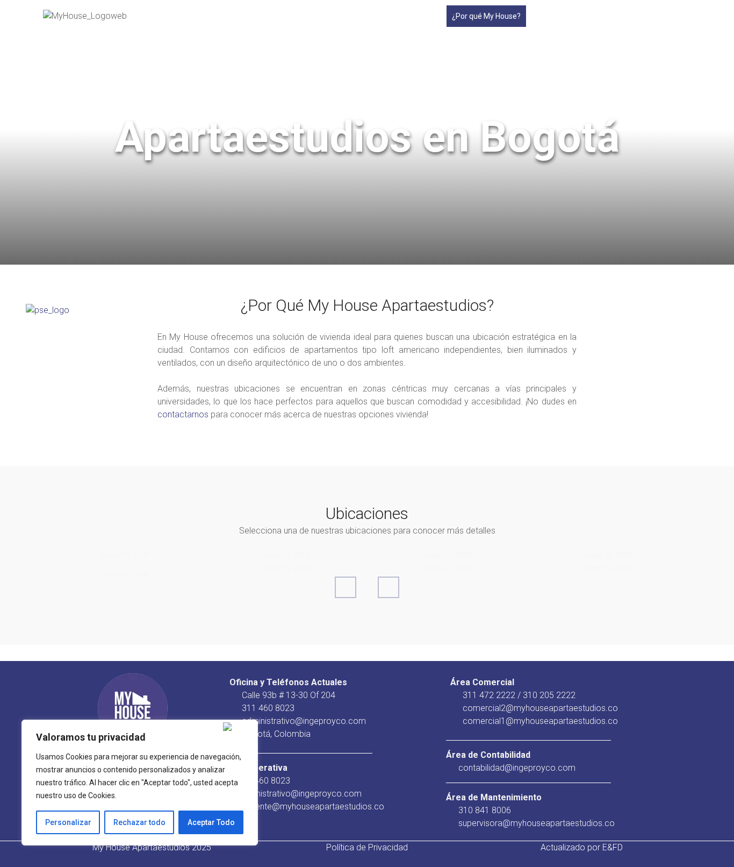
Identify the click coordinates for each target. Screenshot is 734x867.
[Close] (238, 726)
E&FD (612, 847)
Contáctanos (641, 16)
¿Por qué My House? (486, 16)
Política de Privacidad (367, 847)
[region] (139, 782)
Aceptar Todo (211, 822)
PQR (601, 16)
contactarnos (182, 414)
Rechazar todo (139, 822)
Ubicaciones (551, 16)
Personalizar (68, 822)
